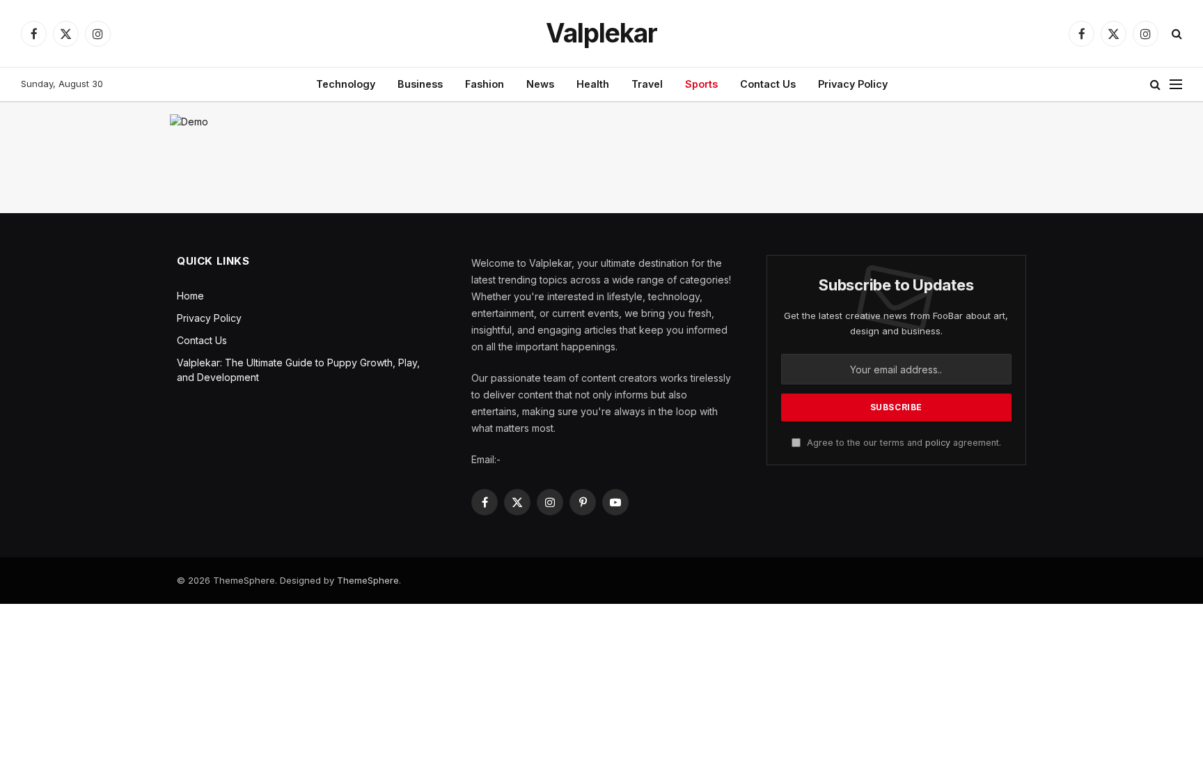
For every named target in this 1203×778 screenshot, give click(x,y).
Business (420, 84)
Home (190, 296)
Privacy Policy (853, 84)
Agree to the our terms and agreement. (902, 442)
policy (937, 442)
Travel (647, 84)
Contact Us (768, 84)
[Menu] (1176, 84)
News (540, 84)
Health (592, 84)
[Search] (1175, 33)
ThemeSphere (368, 580)
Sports (701, 84)
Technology (345, 84)
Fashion (484, 84)
